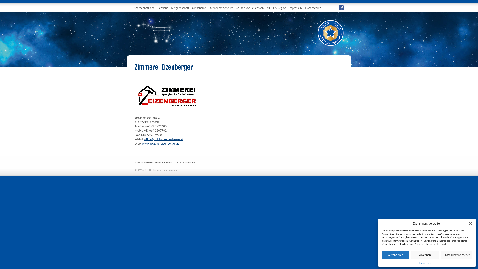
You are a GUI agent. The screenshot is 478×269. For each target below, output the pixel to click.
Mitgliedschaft (180, 8)
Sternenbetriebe (144, 8)
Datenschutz (425, 263)
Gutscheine (199, 8)
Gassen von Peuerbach (250, 8)
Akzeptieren (395, 254)
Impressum (295, 8)
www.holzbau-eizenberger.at (160, 143)
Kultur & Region (276, 8)
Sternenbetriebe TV (221, 8)
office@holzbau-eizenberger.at (163, 139)
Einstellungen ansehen (456, 254)
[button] (470, 223)
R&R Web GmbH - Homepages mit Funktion (155, 169)
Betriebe (162, 8)
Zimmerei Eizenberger (164, 67)
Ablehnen (425, 254)
